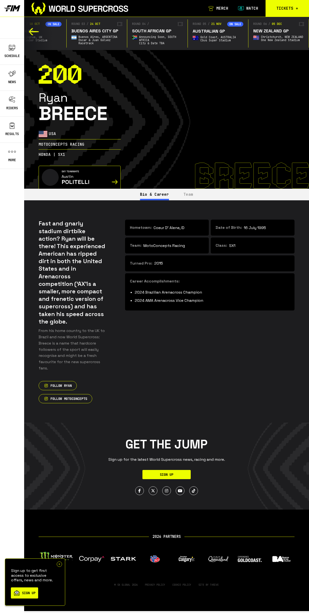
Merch (222, 8)
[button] (34, 31)
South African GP (151, 31)
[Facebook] (139, 490)
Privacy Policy (155, 584)
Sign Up (166, 474)
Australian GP (209, 31)
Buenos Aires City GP (94, 31)
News (12, 82)
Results (12, 134)
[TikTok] (193, 490)
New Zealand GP (271, 31)
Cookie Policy (181, 584)
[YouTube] (180, 490)
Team (188, 194)
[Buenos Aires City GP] (119, 24)
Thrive (214, 584)
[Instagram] (166, 490)
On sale (53, 24)
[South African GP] (180, 24)
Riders (12, 108)
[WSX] (79, 8)
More (12, 160)
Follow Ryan (61, 385)
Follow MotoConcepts (68, 399)
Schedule (12, 56)
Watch (252, 8)
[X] (153, 490)
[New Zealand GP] (301, 24)
